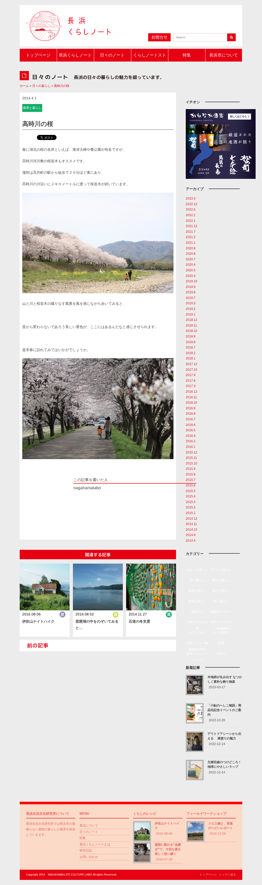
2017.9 (190, 375)
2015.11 (191, 458)
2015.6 (190, 485)
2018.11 (191, 325)
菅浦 (221, 643)
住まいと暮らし (197, 570)
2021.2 (190, 237)
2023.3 (190, 198)
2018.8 (190, 342)
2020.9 (190, 248)
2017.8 (190, 380)
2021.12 (191, 226)
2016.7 (190, 419)
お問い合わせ (89, 857)
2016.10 (191, 402)
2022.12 (191, 204)
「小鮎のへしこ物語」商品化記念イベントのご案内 (224, 710)
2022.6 (190, 209)
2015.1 (190, 513)
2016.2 (190, 441)
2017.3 (190, 386)
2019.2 (190, 309)
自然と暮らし (197, 590)
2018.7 (190, 347)
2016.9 (190, 408)
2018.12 (191, 320)
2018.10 (191, 331)
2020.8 (190, 253)
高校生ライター (221, 611)
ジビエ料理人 (221, 632)
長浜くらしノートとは (75, 57)
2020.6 (190, 264)
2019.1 (190, 314)
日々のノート (112, 55)
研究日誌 (86, 850)
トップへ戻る (227, 874)
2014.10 (191, 529)
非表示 (221, 653)
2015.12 (191, 452)
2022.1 (190, 221)
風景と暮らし (197, 601)
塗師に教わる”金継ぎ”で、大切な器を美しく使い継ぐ (168, 849)
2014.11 (191, 524)
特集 (187, 55)
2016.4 (190, 436)
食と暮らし (221, 601)
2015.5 (190, 491)
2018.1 (190, 358)
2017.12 (191, 364)
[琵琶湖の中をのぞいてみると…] (98, 588)
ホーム (24, 86)
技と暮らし (197, 580)
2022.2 (190, 215)
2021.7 (190, 232)
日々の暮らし (41, 86)
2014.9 (190, 535)
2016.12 (191, 391)
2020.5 (190, 270)
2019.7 (190, 298)
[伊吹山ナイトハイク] (45, 588)
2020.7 (190, 259)
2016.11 (191, 397)
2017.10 (191, 369)
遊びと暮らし (221, 590)
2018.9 (190, 336)
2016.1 (190, 447)
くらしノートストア (149, 57)
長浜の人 (197, 611)
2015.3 (190, 502)
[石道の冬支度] (151, 588)
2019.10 (191, 281)
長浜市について (223, 55)
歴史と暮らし (221, 580)
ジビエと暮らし (197, 632)
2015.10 (191, 463)
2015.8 (190, 474)
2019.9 (190, 287)
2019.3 (190, 303)
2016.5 (190, 430)
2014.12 (191, 518)
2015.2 (190, 507)
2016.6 (190, 425)
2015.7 (190, 480)
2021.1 (190, 242)
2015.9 (190, 469)
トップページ (38, 55)
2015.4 (190, 496)
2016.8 (190, 413)
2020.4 (190, 276)
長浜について (89, 825)
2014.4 (190, 540)
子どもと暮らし (221, 570)
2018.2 (190, 353)
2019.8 (190, 292)
